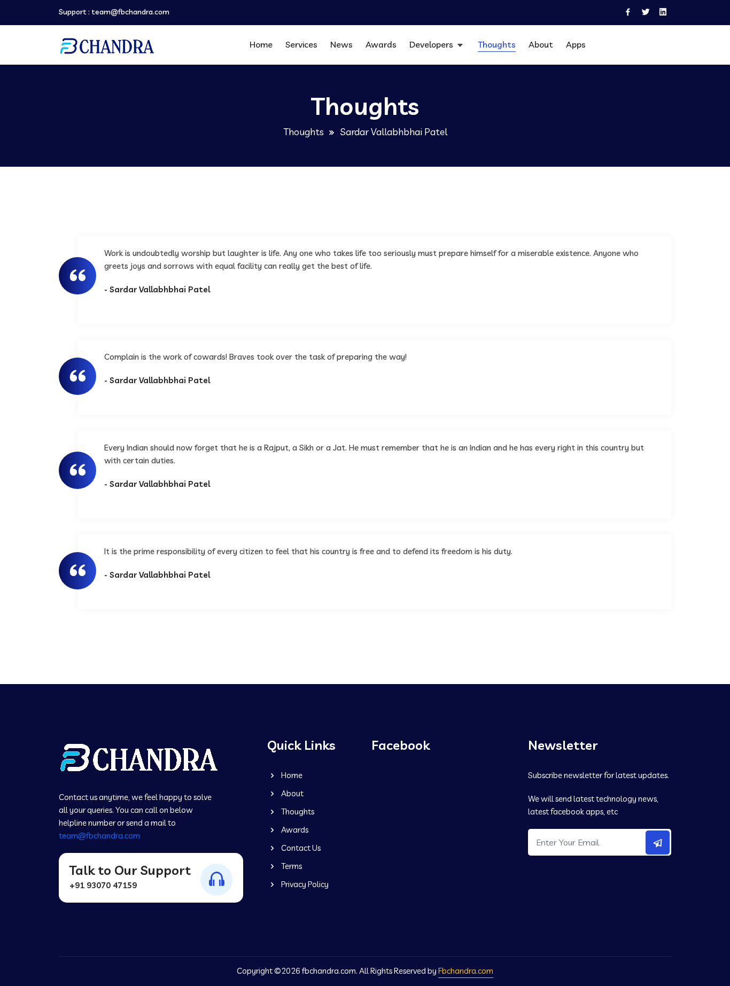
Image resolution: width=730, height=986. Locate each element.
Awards (381, 44)
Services (301, 44)
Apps (576, 44)
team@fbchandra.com (130, 12)
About (541, 44)
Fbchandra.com (465, 971)
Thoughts (497, 44)
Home (261, 44)
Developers (432, 44)
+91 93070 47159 (103, 885)
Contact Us (300, 848)
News (341, 44)
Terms (290, 866)
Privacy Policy (304, 884)
